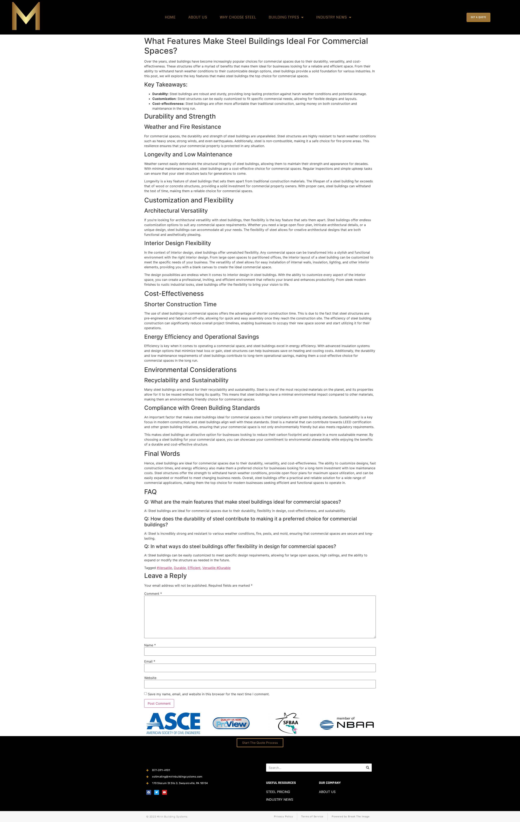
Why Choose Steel (238, 17)
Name (150, 645)
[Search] (368, 768)
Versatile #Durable (216, 568)
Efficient (194, 568)
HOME (170, 17)
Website (150, 677)
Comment (153, 593)
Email (149, 661)
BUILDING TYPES (284, 17)
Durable (180, 568)
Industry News (331, 17)
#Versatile (164, 568)
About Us (197, 17)
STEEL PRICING (278, 792)
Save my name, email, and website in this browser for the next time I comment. (209, 694)
